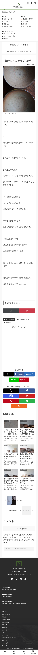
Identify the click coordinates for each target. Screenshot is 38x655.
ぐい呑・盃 (7, 21)
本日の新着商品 (10, 319)
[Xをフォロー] (11, 390)
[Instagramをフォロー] (11, 396)
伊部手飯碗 (21, 319)
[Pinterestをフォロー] (11, 401)
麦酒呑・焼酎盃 (8, 26)
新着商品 (8, 322)
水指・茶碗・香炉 (9, 36)
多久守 (30, 319)
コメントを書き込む (19, 529)
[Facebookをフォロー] (27, 390)
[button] (34, 414)
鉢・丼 (24, 24)
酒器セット (7, 24)
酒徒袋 (5, 39)
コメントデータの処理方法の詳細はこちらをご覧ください (18, 539)
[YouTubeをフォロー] (27, 396)
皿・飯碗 (25, 21)
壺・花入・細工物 (9, 34)
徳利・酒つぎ (7, 19)
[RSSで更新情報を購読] (19, 406)
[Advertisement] (19, 347)
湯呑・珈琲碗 (28, 19)
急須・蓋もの (26, 26)
